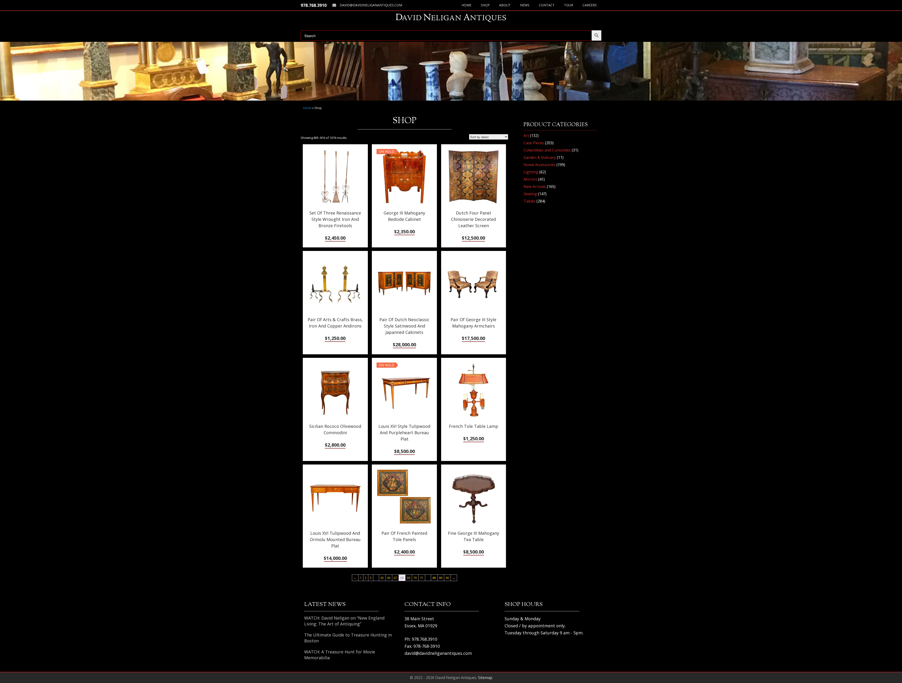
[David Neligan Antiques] (451, 17)
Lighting (531, 172)
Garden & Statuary (540, 157)
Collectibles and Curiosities (547, 150)
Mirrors (530, 179)
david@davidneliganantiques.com (371, 5)
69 (408, 578)
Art (526, 135)
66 (388, 578)
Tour (568, 5)
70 (415, 578)
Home (466, 5)
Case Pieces (534, 142)
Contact (547, 5)
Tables (530, 201)
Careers (590, 5)
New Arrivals (535, 186)
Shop (485, 5)
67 (395, 578)
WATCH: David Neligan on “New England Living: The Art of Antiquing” (344, 621)
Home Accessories (540, 164)
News (524, 5)
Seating (530, 193)
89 (440, 578)
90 (447, 578)
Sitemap (485, 677)
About (505, 5)
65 (382, 578)
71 (421, 578)
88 (434, 578)
